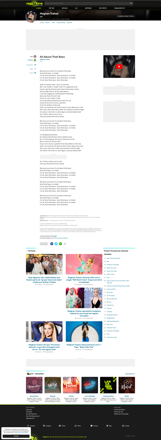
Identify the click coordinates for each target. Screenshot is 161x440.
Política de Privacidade (121, 414)
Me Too (109, 302)
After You (110, 324)
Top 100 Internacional (32, 416)
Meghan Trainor (49, 13)
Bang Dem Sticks (112, 315)
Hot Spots (103, 8)
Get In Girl (110, 292)
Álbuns (48, 22)
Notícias (88, 8)
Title (108, 277)
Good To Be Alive (112, 299)
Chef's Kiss (110, 305)
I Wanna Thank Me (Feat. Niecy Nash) (118, 286)
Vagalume (34, 3)
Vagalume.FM (119, 8)
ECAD (41, 225)
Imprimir (32, 73)
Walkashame (111, 318)
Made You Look (111, 268)
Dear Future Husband (113, 258)
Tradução (30, 60)
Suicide (109, 308)
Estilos (64, 8)
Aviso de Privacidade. (21, 432)
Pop (41, 16)
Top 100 (51, 8)
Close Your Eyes (112, 271)
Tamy (55, 236)
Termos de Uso (118, 412)
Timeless (109, 311)
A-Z (76, 8)
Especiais (29, 409)
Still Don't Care (111, 328)
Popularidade (61, 22)
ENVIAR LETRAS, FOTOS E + (127, 16)
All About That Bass (113, 264)
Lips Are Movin (111, 289)
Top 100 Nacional (31, 414)
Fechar (16, 436)
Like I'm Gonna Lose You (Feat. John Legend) (118, 282)
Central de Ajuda (119, 409)
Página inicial (43, 19)
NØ (108, 261)
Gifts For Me (110, 274)
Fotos (53, 22)
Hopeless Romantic (113, 321)
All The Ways (111, 295)
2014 (48, 223)
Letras (42, 22)
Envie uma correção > (61, 238)
